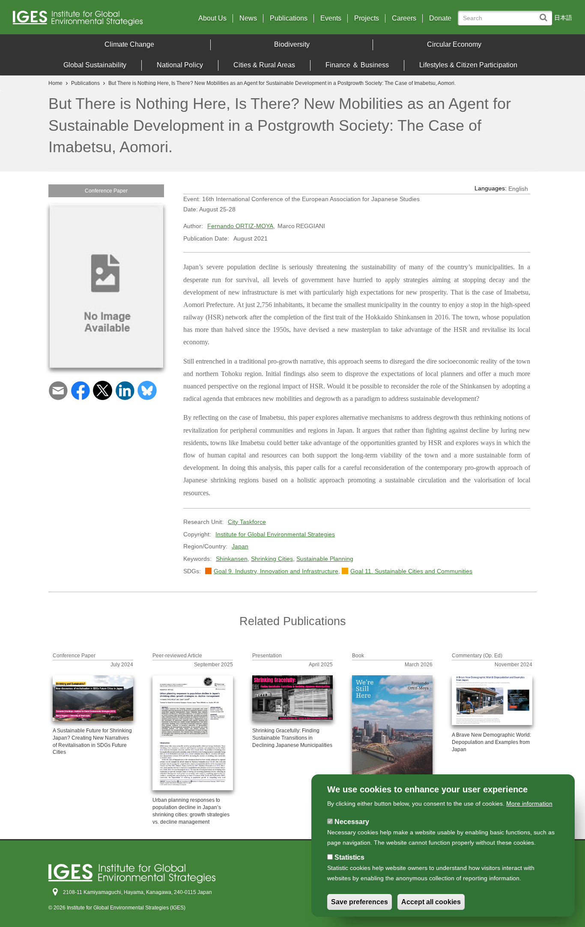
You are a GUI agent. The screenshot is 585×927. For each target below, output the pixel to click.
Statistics (349, 857)
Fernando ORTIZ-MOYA (240, 226)
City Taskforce (247, 521)
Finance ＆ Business (357, 65)
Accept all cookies (431, 902)
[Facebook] (80, 389)
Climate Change (129, 44)
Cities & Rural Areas (264, 65)
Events (330, 18)
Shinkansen (232, 558)
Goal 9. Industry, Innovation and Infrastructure (276, 571)
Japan (240, 546)
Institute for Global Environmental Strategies (275, 534)
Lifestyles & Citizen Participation (468, 65)
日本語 (563, 17)
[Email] (58, 389)
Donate (440, 18)
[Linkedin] (124, 389)
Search (545, 13)
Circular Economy (454, 44)
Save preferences (359, 902)
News (248, 18)
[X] (102, 389)
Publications (288, 18)
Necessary (351, 821)
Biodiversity (292, 44)
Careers (404, 18)
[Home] (81, 20)
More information (529, 803)
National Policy (180, 65)
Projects (366, 18)
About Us (212, 18)
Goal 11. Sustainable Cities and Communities (411, 571)
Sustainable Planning (324, 558)
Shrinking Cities (272, 558)
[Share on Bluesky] (147, 389)
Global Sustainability (94, 65)
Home (55, 83)
